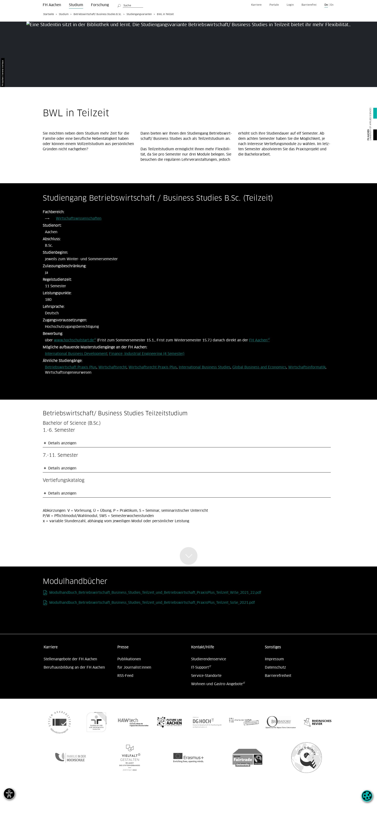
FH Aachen (258, 340)
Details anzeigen (61, 443)
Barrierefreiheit (278, 676)
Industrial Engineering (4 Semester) (154, 354)
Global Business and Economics (259, 367)
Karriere (256, 4)
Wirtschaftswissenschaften (78, 218)
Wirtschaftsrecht (112, 367)
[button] (367, 798)
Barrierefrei (309, 4)
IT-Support (200, 667)
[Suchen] (119, 5)
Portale (274, 4)
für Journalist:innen (134, 667)
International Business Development (76, 354)
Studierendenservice (208, 659)
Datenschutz (275, 667)
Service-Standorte (206, 676)
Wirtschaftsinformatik (307, 367)
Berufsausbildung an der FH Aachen (74, 667)
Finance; (116, 354)
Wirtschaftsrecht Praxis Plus (153, 367)
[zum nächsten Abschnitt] (188, 556)
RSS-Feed (125, 676)
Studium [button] (76, 5)
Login (290, 4)
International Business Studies (204, 367)
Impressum (274, 659)
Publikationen (129, 659)
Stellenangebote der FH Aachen (70, 659)
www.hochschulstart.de (74, 340)
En (331, 4)
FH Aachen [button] (52, 5)
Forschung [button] (100, 5)
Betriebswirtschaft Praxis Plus (70, 367)
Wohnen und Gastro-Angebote (217, 684)
